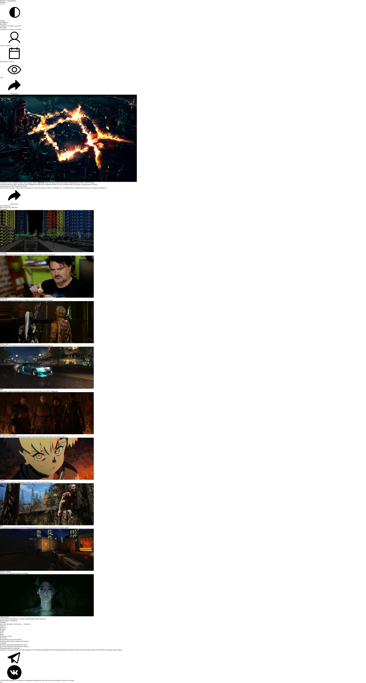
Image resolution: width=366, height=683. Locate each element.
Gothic (39, 650)
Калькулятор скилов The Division (11, 639)
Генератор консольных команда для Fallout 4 (14, 641)
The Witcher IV (101, 650)
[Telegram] (183, 658)
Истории (3, 629)
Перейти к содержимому (8, 1)
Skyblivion (65, 650)
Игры (2, 207)
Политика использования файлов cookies (13, 645)
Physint (59, 650)
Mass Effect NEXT (51, 650)
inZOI (43, 650)
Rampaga (3, 2)
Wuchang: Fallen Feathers (114, 650)
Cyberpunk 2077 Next (30, 650)
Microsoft (14, 207)
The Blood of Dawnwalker (76, 650)
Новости (3, 627)
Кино (2, 632)
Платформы (4, 22)
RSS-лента (3, 638)
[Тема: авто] (14, 12)
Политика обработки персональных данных (14, 646)
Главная (2, 21)
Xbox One (3, 24)
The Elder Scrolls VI (90, 650)
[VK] (183, 672)
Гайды (2, 631)
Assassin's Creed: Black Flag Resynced (12, 650)
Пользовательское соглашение (10, 648)
